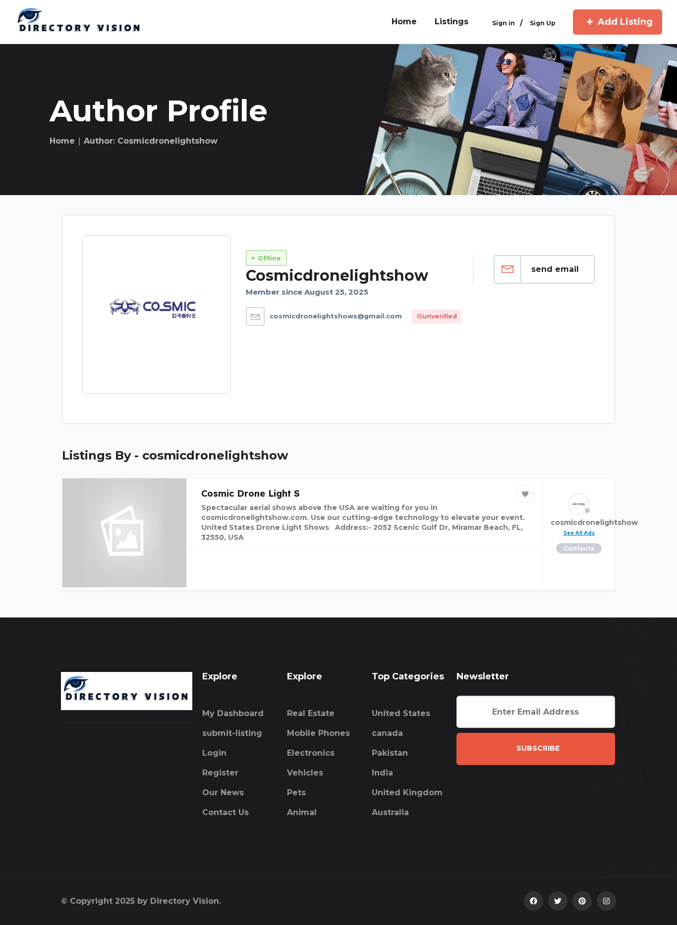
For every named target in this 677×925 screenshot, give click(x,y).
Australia (390, 812)
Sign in (503, 23)
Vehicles (305, 772)
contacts (579, 548)
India (382, 772)
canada (387, 733)
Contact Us (225, 812)
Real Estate (311, 713)
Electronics (311, 753)
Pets (296, 792)
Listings (451, 21)
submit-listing (232, 733)
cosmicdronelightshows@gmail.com (336, 316)
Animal (302, 812)
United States (401, 713)
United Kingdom (407, 792)
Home (62, 141)
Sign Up (543, 23)
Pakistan (390, 753)
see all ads (579, 533)
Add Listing (625, 21)
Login (214, 753)
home (404, 21)
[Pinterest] (582, 901)
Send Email (555, 269)
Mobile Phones (318, 733)
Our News (223, 792)
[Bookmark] (525, 493)
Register (220, 772)
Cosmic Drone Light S (250, 493)
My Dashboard (233, 713)
